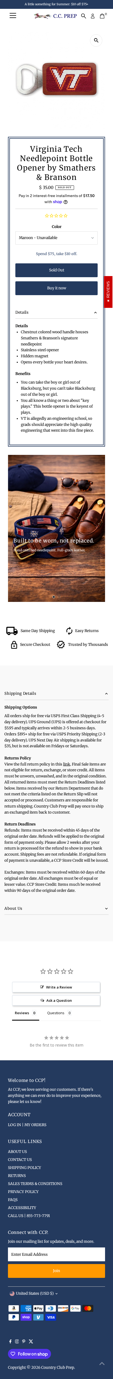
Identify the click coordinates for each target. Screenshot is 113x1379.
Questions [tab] (55, 1012)
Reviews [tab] (22, 1012)
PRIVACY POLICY (23, 1191)
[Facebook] (10, 1342)
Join (56, 1270)
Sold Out (56, 270)
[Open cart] (102, 16)
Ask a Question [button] (59, 1000)
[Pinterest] (24, 1342)
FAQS (13, 1199)
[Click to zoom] (96, 40)
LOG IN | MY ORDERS (27, 1125)
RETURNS (17, 1175)
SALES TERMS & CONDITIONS (35, 1183)
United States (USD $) (35, 1293)
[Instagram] (17, 1342)
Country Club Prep (57, 1367)
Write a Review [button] (59, 987)
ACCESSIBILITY (22, 1207)
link (66, 764)
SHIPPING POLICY (24, 1167)
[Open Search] (83, 16)
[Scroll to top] (102, 1363)
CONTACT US (20, 1159)
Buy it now (56, 288)
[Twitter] (31, 1342)
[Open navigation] (13, 16)
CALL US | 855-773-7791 (29, 1215)
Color (56, 226)
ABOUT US (17, 1151)
